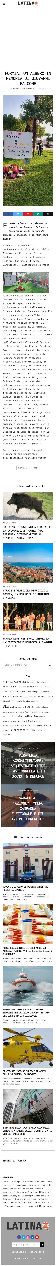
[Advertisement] (28, 38)
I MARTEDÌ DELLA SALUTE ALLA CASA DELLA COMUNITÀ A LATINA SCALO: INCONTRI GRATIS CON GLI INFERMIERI (27, 1130)
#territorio (33, 730)
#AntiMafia (22, 468)
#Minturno (20, 712)
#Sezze (47, 725)
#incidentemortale (31, 701)
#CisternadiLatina (14, 686)
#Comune (31, 686)
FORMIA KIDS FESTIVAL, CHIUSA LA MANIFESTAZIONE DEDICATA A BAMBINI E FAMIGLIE (27, 642)
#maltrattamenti (9, 712)
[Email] (48, 214)
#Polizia (37, 712)
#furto (41, 697)
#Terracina (18, 729)
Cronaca (42, 88)
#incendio (7, 701)
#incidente (17, 701)
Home (17, 1258)
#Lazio (29, 707)
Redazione (17, 88)
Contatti (26, 1258)
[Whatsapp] (38, 214)
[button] (49, 665)
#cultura (26, 692)
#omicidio (29, 712)
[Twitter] (18, 214)
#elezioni (44, 692)
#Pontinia (45, 712)
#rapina (42, 717)
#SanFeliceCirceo (9, 725)
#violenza (7, 734)
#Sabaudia (34, 721)
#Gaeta (49, 696)
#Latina (10, 706)
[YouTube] (37, 1237)
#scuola (28, 725)
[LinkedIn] (32, 1237)
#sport (6, 730)
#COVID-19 (15, 691)
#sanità (20, 726)
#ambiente (8, 682)
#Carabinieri (42, 682)
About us (37, 1258)
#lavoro (21, 707)
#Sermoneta (38, 726)
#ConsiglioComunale (44, 687)
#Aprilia (20, 681)
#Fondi (7, 696)
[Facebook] (8, 214)
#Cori (5, 692)
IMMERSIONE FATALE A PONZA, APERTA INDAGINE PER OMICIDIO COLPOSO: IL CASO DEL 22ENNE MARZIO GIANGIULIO (26, 1012)
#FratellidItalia (30, 697)
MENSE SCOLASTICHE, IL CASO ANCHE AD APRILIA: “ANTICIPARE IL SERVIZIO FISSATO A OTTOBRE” (27, 951)
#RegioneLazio (10, 721)
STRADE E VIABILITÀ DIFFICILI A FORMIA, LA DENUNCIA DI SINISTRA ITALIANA (26, 594)
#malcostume (41, 707)
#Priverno (6, 717)
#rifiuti (22, 721)
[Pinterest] (28, 214)
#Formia (35, 468)
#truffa (42, 730)
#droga (35, 692)
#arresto (31, 682)
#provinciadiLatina (24, 716)
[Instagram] (28, 1237)
